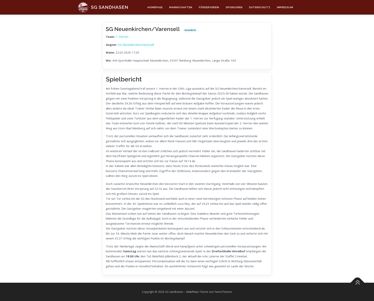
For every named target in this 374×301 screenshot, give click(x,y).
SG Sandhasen (109, 7)
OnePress (192, 292)
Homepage (155, 7)
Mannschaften (180, 7)
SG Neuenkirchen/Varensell (136, 45)
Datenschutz (259, 7)
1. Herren (122, 37)
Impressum (285, 7)
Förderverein (209, 7)
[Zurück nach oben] (357, 283)
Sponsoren (234, 7)
